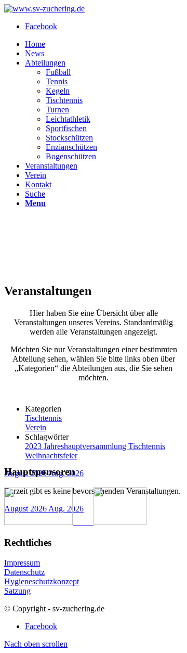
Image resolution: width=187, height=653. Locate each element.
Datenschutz (24, 572)
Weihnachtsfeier (51, 455)
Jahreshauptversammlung (86, 446)
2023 (34, 446)
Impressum (22, 562)
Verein (35, 427)
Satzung (17, 590)
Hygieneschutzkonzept (41, 581)
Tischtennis (43, 418)
